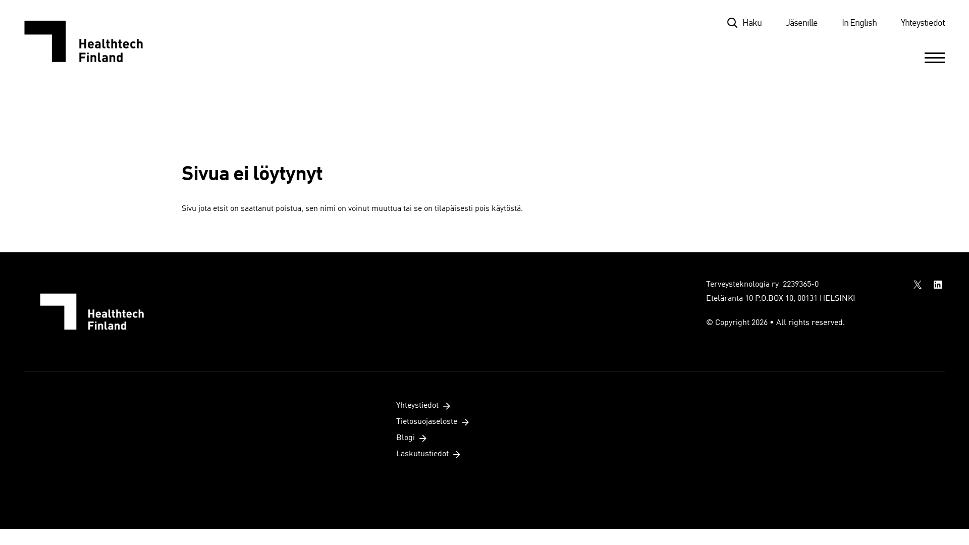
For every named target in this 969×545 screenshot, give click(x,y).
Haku (752, 23)
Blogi (405, 438)
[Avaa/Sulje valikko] (935, 57)
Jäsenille (802, 23)
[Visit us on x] (917, 285)
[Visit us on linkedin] (938, 285)
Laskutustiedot (422, 454)
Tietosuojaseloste (426, 422)
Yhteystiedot (923, 23)
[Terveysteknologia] (93, 41)
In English (859, 23)
